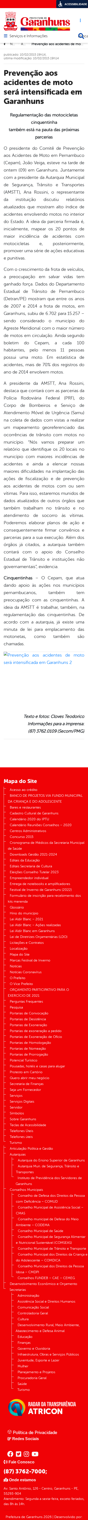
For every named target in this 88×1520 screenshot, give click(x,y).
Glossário (17, 907)
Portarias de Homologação (30, 1043)
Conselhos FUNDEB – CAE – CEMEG (46, 1278)
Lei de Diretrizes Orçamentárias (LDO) (38, 937)
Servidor (16, 1107)
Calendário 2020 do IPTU (29, 819)
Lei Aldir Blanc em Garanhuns (32, 931)
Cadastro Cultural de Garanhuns (34, 813)
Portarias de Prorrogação (29, 1054)
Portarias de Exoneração (28, 1025)
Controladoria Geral (33, 1313)
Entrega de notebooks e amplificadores (40, 884)
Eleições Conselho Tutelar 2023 (34, 872)
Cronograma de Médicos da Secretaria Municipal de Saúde (46, 845)
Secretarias (18, 1290)
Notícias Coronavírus (26, 972)
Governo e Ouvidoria (34, 1348)
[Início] (5, 44)
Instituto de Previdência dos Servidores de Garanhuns (49, 1181)
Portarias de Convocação (29, 1013)
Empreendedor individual (29, 878)
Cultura (23, 1319)
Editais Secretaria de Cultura (31, 866)
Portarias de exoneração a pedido (36, 1031)
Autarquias (18, 1154)
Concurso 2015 (21, 837)
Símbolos (17, 1113)
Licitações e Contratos (27, 943)
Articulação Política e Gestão (31, 1148)
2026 (47, 1517)
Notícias (16, 44)
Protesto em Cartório (26, 1072)
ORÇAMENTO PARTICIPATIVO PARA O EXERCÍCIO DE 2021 (38, 992)
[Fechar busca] (81, 36)
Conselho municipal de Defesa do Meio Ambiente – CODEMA (47, 1222)
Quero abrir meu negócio (29, 1078)
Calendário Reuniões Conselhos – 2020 (41, 825)
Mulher (23, 1366)
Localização (19, 948)
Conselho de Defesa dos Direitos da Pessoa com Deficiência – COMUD (50, 1198)
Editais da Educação (25, 860)
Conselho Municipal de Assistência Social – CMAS (49, 1210)
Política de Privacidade (34, 1432)
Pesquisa (16, 1007)
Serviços (16, 1095)
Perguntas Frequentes (26, 1001)
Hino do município (24, 913)
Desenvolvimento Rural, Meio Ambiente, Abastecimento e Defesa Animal (48, 1328)
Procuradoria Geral (32, 1378)
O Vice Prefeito (21, 984)
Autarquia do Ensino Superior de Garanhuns (51, 1160)
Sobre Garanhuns (23, 1119)
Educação (25, 1337)
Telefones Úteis (21, 1131)
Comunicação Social (33, 1307)
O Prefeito (17, 978)
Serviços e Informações (28, 36)
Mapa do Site (20, 954)
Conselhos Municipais (26, 1190)
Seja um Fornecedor (25, 1090)
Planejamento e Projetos (36, 1372)
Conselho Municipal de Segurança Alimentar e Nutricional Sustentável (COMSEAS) (51, 1240)
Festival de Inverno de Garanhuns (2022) (41, 890)
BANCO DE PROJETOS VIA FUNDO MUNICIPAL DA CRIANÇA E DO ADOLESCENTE (45, 798)
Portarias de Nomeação (28, 1048)
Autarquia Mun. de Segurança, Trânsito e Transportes (47, 1169)
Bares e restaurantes (25, 807)
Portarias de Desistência (28, 1019)
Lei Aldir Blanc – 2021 (26, 919)
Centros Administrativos (28, 831)
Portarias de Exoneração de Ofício (36, 1037)
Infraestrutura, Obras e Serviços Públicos (48, 1354)
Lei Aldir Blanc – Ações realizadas (35, 925)
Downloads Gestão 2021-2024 (33, 854)
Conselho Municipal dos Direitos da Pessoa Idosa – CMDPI (50, 1269)
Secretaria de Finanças (27, 1084)
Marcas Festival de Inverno (30, 960)
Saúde (22, 1384)
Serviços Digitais (22, 1101)
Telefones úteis (21, 1137)
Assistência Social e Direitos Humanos (46, 1301)
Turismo (16, 1143)
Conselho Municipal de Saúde (40, 1231)
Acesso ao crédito (23, 790)
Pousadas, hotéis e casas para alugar (37, 1066)
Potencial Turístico (23, 1060)
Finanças (24, 1343)
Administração (28, 1295)
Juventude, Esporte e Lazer (38, 1360)
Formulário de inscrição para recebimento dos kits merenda (44, 898)
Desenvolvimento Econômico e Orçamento (43, 1284)
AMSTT (26, 44)
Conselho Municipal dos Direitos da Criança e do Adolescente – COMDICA (52, 1257)
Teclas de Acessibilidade (28, 1125)
